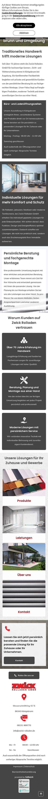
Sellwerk (29, 777)
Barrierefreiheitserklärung (24, 772)
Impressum (18, 766)
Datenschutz (29, 766)
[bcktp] (41, 794)
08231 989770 (24, 725)
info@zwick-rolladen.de (24, 730)
